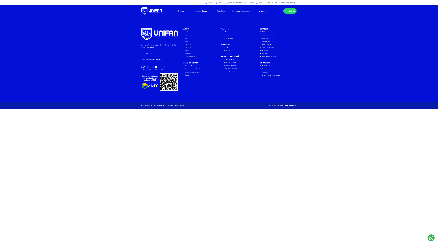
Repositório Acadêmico (231, 69)
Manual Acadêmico (229, 59)
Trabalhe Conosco (190, 57)
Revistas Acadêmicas (230, 72)
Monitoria (265, 38)
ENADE (187, 41)
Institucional (188, 32)
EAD (225, 32)
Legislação (188, 47)
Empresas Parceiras (191, 66)
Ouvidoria (188, 53)
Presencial (227, 35)
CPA (186, 38)
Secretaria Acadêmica (269, 35)
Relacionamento (267, 44)
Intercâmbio (266, 69)
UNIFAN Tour (266, 41)
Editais (187, 50)
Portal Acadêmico (267, 66)
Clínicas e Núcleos (268, 47)
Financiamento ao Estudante (193, 69)
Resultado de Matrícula (192, 72)
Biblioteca (265, 32)
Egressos (265, 50)
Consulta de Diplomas (269, 57)
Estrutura (188, 44)
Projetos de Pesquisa (230, 65)
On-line (226, 47)
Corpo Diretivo (189, 35)
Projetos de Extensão (230, 62)
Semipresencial (228, 38)
